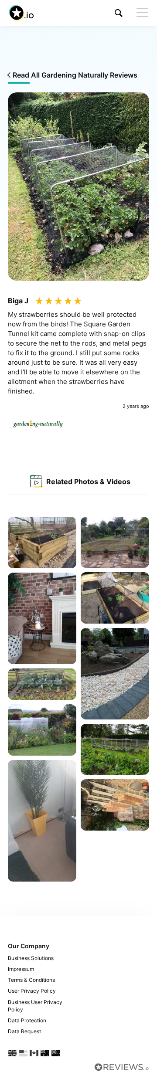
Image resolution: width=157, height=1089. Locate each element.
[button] (118, 12)
